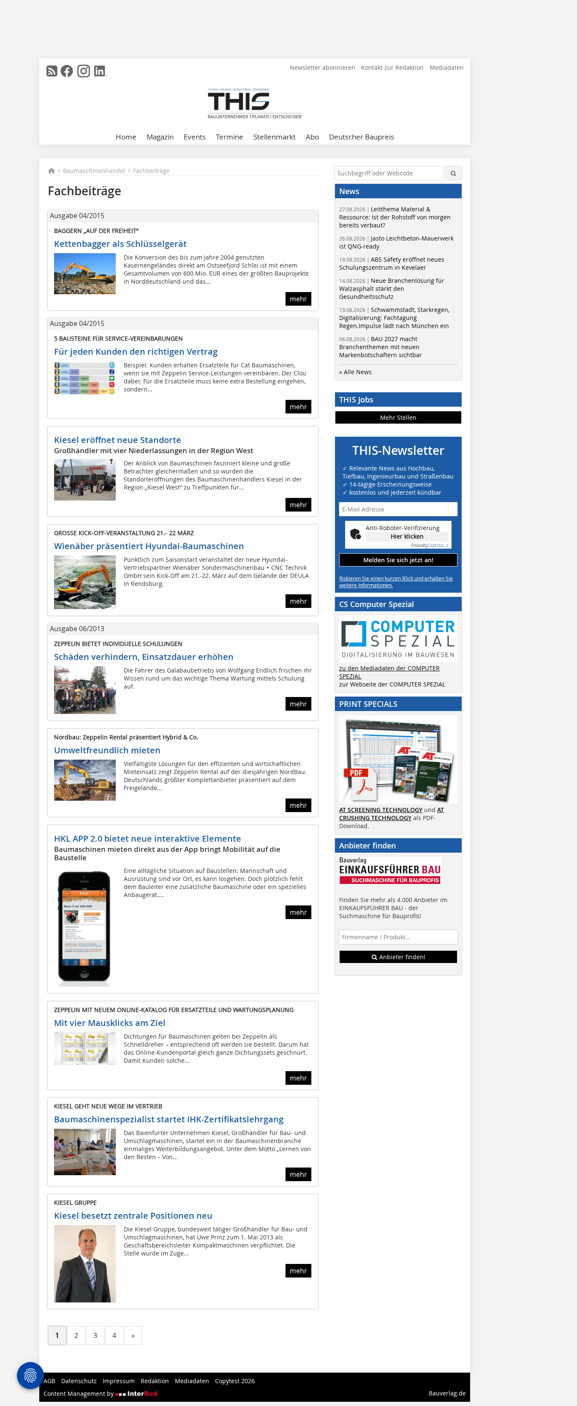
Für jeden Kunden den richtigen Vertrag (136, 351)
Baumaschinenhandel (94, 171)
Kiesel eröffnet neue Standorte (117, 440)
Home (126, 137)
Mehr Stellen (398, 417)
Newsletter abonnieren (322, 67)
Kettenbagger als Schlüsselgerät (120, 243)
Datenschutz (79, 1381)
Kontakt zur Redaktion (392, 67)
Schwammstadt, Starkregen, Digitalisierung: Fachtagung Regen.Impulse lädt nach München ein (394, 318)
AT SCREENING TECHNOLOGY (380, 810)
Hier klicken (407, 536)
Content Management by (79, 1394)
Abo (312, 137)
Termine (229, 137)
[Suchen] (453, 173)
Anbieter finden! (401, 957)
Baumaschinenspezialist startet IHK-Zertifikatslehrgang (168, 1119)
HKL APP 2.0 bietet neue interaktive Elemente (147, 838)
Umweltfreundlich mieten (107, 750)
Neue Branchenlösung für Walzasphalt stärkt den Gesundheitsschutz (391, 288)
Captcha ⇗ (430, 545)
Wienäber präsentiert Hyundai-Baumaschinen (149, 546)
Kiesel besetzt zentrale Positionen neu (133, 1215)
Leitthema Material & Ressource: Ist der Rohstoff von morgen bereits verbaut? (395, 217)
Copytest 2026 (235, 1381)
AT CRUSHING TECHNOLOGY (391, 814)
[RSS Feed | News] (52, 71)
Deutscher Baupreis (361, 137)
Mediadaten (447, 67)
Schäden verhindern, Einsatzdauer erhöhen (144, 656)
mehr (298, 299)
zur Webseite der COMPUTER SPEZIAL (392, 684)
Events (195, 137)
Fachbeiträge (151, 171)
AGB (49, 1381)
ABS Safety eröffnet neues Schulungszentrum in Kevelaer (391, 263)
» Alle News (355, 372)
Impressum (119, 1381)
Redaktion (155, 1381)
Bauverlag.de (447, 1393)
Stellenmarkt (274, 137)
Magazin (160, 137)
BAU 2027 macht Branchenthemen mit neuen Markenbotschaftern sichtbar (380, 347)
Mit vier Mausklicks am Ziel (110, 1023)
